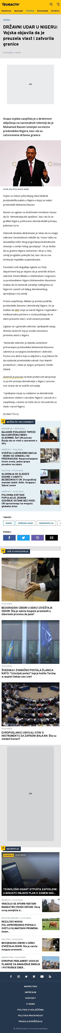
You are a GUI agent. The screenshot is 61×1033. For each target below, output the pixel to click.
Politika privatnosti (30, 1015)
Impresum (30, 992)
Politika (6, 20)
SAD (17, 309)
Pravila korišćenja (30, 1021)
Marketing (30, 986)
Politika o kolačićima (30, 1010)
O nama (30, 1004)
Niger (9, 523)
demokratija (46, 523)
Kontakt (30, 998)
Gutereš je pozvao (13, 376)
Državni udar (25, 523)
